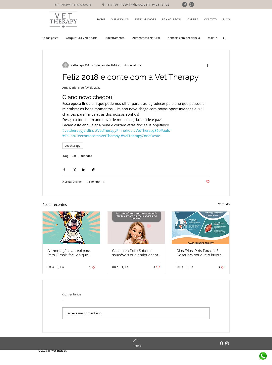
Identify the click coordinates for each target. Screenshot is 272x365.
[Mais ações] (207, 65)
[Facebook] (221, 343)
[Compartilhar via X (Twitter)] (74, 169)
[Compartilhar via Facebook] (64, 169)
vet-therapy (72, 146)
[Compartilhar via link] (93, 169)
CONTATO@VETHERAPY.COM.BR (73, 4)
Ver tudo (224, 204)
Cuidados (85, 156)
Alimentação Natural (146, 38)
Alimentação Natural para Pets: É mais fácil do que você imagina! (68, 253)
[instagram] (191, 4)
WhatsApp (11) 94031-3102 (150, 4)
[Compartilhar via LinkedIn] (84, 169)
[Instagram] (227, 343)
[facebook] (184, 4)
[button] (224, 37)
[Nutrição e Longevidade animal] (136, 228)
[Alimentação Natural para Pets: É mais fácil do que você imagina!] (71, 228)
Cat (74, 156)
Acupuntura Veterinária (82, 38)
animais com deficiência (184, 38)
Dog (65, 156)
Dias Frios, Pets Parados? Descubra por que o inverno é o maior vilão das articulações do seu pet (200, 253)
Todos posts (50, 38)
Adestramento (115, 38)
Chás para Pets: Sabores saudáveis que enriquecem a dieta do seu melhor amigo (135, 253)
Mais (211, 38)
